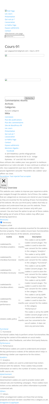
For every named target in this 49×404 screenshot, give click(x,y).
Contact (8, 31)
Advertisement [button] (6, 374)
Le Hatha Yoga (10, 25)
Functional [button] (4, 329)
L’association (10, 22)
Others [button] (2, 391)
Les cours (8, 14)
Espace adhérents (12, 28)
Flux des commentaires (14, 122)
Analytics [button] (3, 357)
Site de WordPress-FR (13, 125)
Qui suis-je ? (10, 19)
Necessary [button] (4, 219)
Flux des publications (13, 120)
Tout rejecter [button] (15, 176)
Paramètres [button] (4, 176)
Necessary (7, 222)
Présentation (10, 16)
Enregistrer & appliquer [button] (9, 402)
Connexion (9, 117)
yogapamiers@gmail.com (18, 51)
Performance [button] (5, 343)
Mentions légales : (12, 148)
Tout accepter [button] (25, 176)
